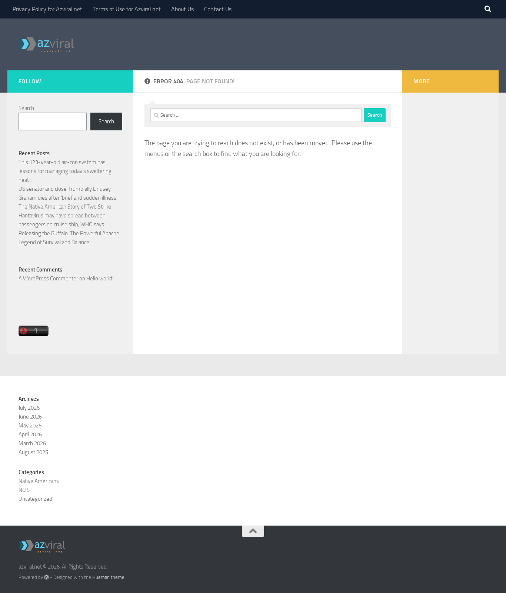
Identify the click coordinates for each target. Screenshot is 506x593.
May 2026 (30, 425)
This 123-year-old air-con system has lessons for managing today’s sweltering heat (65, 171)
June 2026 (30, 416)
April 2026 (30, 434)
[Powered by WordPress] (46, 577)
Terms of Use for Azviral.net (127, 9)
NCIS (24, 490)
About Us (182, 9)
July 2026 (29, 407)
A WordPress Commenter (48, 278)
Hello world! (100, 278)
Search (26, 108)
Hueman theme (108, 577)
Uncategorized (35, 499)
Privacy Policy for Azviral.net (47, 9)
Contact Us (218, 9)
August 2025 (33, 452)
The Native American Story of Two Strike (65, 206)
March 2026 (32, 443)
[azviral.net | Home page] (46, 44)
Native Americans (39, 481)
